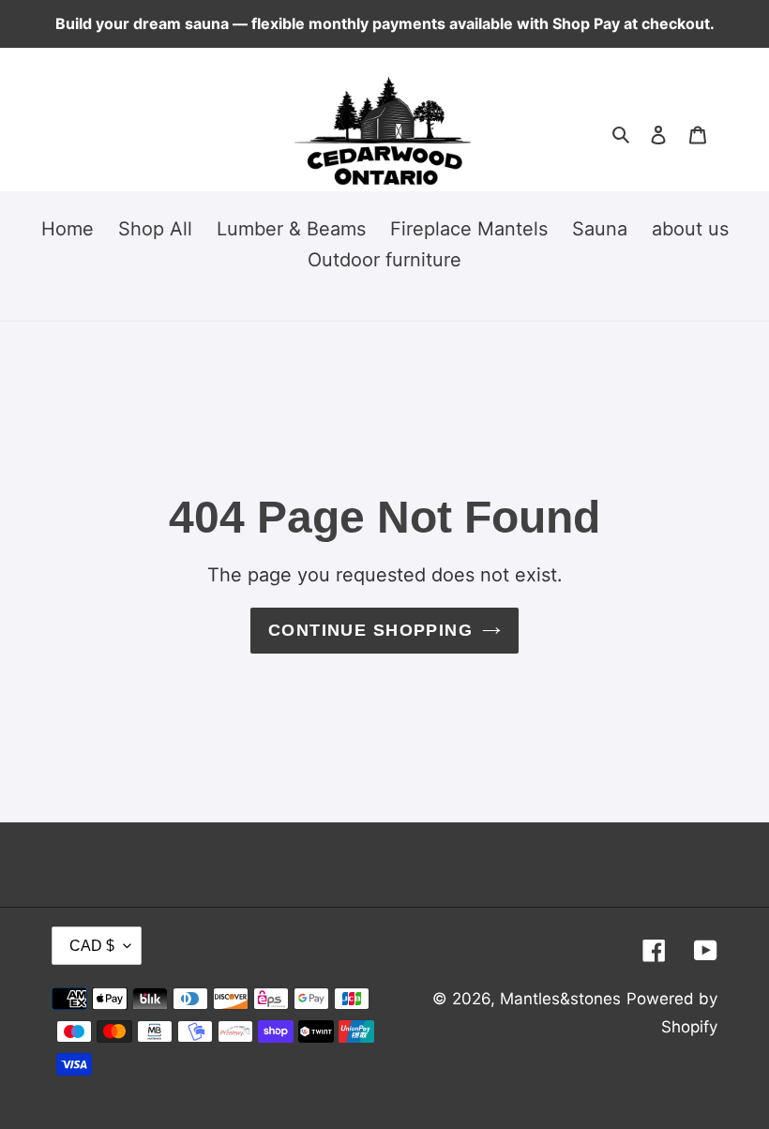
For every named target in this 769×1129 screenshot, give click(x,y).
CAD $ (91, 946)
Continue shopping (370, 630)
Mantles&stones (560, 998)
